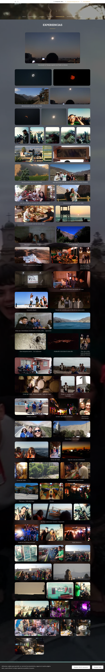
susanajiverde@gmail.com (73, 1)
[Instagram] (18, 1)
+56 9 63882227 (86, 1)
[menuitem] (24, 17)
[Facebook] (15, 1)
